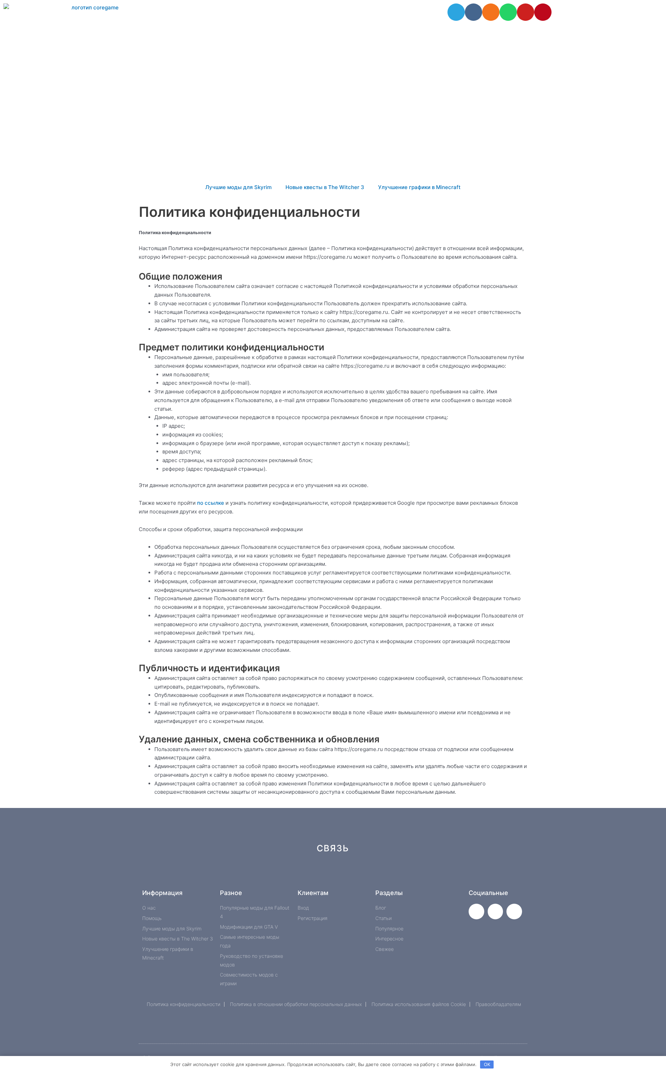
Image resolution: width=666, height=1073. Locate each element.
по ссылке (210, 503)
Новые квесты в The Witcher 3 (324, 187)
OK (487, 1064)
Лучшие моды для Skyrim (238, 187)
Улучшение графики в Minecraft (419, 187)
